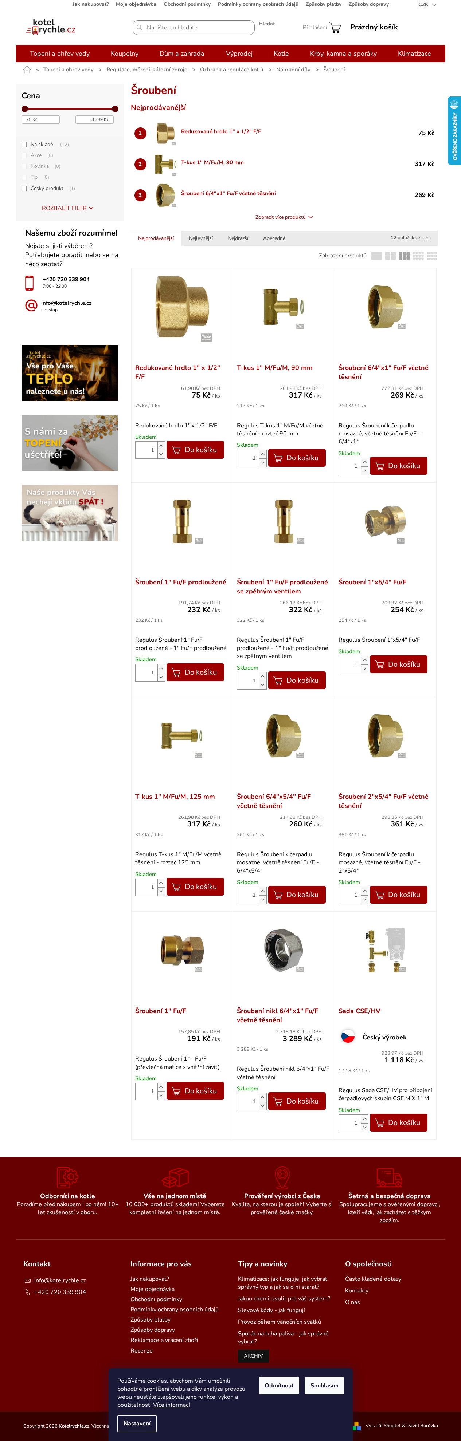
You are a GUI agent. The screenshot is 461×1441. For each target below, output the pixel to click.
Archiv (253, 1356)
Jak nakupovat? (91, 4)
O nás (352, 1302)
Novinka (45, 166)
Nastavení (137, 1424)
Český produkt (52, 188)
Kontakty (356, 1291)
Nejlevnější (201, 238)
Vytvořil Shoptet (383, 1425)
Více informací (171, 1405)
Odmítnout (279, 1386)
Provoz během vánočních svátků (279, 1322)
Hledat (267, 23)
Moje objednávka (136, 4)
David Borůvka (422, 1425)
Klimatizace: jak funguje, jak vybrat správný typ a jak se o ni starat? (282, 1283)
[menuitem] (60, 53)
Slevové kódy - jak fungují (271, 1310)
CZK (424, 4)
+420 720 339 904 (60, 1292)
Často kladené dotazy (373, 1279)
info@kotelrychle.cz (60, 1280)
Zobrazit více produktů (280, 217)
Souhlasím (324, 1386)
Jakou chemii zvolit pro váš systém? (284, 1299)
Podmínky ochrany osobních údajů (258, 4)
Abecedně (274, 238)
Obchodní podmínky (187, 4)
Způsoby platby (323, 4)
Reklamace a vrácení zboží (164, 1340)
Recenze (141, 1351)
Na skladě (49, 144)
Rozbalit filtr (64, 208)
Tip (39, 177)
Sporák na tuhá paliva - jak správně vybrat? (283, 1338)
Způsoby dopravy (369, 4)
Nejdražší (238, 238)
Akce (41, 155)
